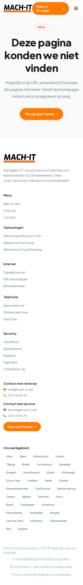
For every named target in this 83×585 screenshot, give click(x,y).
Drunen (63, 480)
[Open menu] (76, 8)
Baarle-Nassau (66, 488)
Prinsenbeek (14, 512)
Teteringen (27, 504)
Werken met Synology (18, 243)
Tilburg (10, 464)
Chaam (10, 496)
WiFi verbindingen (15, 279)
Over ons (9, 210)
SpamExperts (12, 349)
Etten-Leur (13, 480)
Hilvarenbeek (58, 520)
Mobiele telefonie (15, 312)
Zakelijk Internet (14, 272)
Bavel (9, 504)
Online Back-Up (14, 369)
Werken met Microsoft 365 (22, 236)
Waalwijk (64, 464)
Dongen (11, 472)
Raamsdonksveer (17, 488)
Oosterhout (44, 464)
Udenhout (36, 520)
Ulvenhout (48, 504)
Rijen (23, 456)
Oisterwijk (68, 472)
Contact (9, 217)
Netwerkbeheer (14, 286)
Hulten (60, 456)
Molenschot (41, 456)
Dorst (59, 496)
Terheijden (36, 512)
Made (48, 480)
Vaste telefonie (13, 305)
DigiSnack (10, 362)
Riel (8, 529)
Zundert (32, 480)
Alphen (26, 496)
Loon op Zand (14, 520)
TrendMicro (11, 342)
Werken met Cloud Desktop (22, 249)
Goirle (50, 472)
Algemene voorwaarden (54, 574)
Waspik (54, 512)
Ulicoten (43, 496)
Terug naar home (39, 114)
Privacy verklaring (24, 574)
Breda (26, 464)
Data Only (10, 319)
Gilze (9, 456)
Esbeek (23, 529)
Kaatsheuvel (31, 472)
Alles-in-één (11, 204)
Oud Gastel (43, 488)
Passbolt (9, 355)
